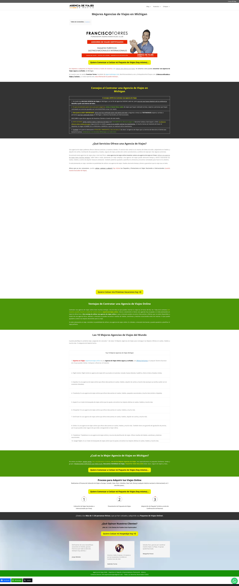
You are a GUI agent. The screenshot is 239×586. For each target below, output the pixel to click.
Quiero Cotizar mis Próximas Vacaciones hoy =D (119, 292)
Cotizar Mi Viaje (232, 1)
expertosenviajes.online (92, 361)
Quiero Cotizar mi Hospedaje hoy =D (119, 533)
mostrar (87, 22)
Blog (147, 6)
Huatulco (156, 6)
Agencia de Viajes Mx (99, 572)
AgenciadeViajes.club (112, 74)
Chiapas (165, 6)
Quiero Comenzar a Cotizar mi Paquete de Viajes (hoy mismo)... (119, 62)
